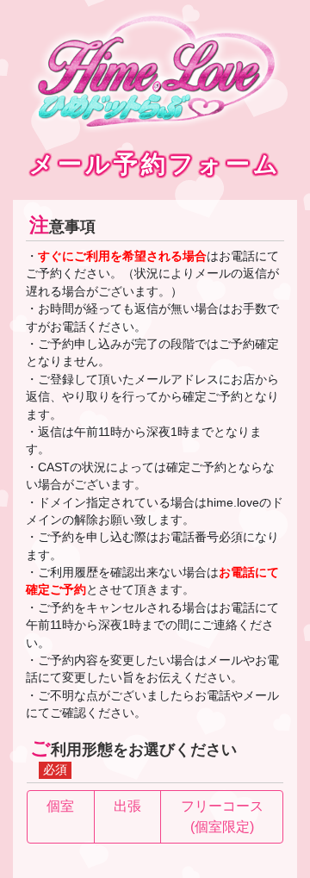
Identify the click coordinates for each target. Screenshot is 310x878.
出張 (127, 806)
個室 (60, 806)
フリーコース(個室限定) (222, 816)
